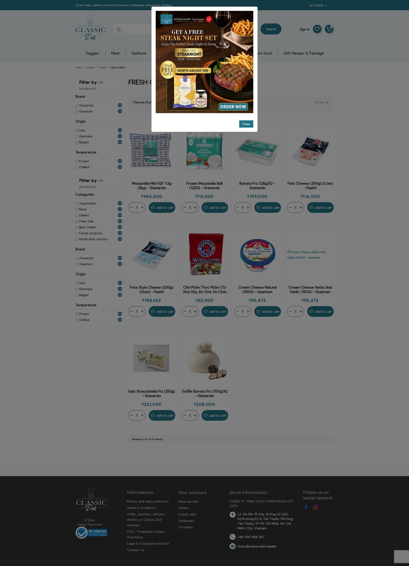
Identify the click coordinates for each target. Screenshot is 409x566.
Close (246, 124)
